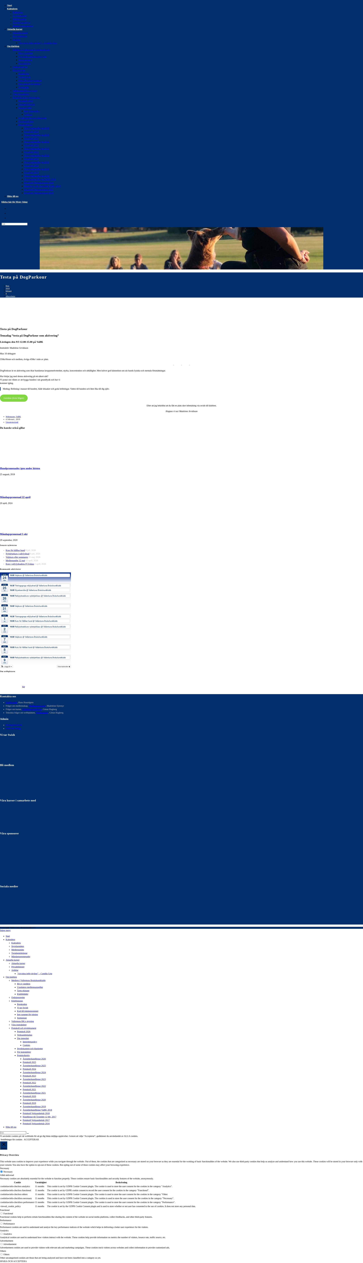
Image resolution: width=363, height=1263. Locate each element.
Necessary (8, 1172)
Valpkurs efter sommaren (17, 557)
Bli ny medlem (23, 984)
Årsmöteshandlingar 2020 (34, 1100)
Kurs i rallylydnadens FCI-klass (20, 564)
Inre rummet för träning (27, 1014)
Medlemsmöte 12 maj (15, 560)
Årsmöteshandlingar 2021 (34, 1093)
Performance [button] (5, 1220)
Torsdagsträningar (19, 953)
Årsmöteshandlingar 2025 (34, 1065)
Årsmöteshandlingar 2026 (34, 1059)
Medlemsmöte (17, 950)
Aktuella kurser (18, 963)
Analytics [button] (4, 1230)
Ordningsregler (18, 997)
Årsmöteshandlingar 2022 (34, 1086)
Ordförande (11, 702)
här (23, 686)
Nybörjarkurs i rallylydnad (17, 554)
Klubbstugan (17, 1001)
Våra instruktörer (19, 1025)
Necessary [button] (4, 1168)
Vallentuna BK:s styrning (22, 1021)
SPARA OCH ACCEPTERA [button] (13, 1261)
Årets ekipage (23, 990)
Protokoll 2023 (29, 1076)
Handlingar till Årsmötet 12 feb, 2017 (39, 1117)
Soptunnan (22, 1018)
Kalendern (16, 943)
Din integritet (23, 1038)
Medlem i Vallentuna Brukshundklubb (28, 980)
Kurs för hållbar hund (15, 550)
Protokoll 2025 (29, 1062)
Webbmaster (42, 712)
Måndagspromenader (20, 956)
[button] (6, 666)
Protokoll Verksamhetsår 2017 (36, 1120)
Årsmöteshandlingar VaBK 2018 (37, 1110)
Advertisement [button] (6, 1241)
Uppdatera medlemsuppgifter (30, 987)
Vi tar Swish (22, 1007)
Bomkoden (22, 1004)
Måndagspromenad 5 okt (14, 534)
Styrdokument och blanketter (30, 1048)
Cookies (26, 1045)
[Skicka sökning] (28, 1133)
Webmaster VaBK (13, 417)
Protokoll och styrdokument (23, 1028)
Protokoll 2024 (29, 1069)
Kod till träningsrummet (27, 1011)
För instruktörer (24, 1052)
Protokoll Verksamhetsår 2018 (36, 1113)
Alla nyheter (10, 296)
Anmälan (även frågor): (13, 398)
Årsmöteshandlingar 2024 (34, 1072)
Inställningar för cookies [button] (11, 1139)
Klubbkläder (22, 994)
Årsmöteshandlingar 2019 (34, 1106)
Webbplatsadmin (14, 725)
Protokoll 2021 (29, 1089)
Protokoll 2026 (23, 1031)
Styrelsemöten (17, 946)
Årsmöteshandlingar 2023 (34, 1079)
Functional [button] (5, 1210)
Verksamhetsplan (24, 1035)
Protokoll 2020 (29, 1096)
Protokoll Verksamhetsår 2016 (36, 1123)
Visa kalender (63, 666)
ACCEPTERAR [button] (31, 1139)
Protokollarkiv (23, 1055)
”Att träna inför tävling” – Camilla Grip (34, 973)
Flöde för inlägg (13, 728)
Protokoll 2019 (29, 1103)
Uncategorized (12, 422)
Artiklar (14, 970)
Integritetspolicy (30, 1042)
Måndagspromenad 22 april (15, 497)
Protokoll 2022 (29, 1082)
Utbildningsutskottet (32, 709)
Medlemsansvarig (37, 706)
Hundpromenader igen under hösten (20, 468)
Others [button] (3, 1251)
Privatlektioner (17, 967)
